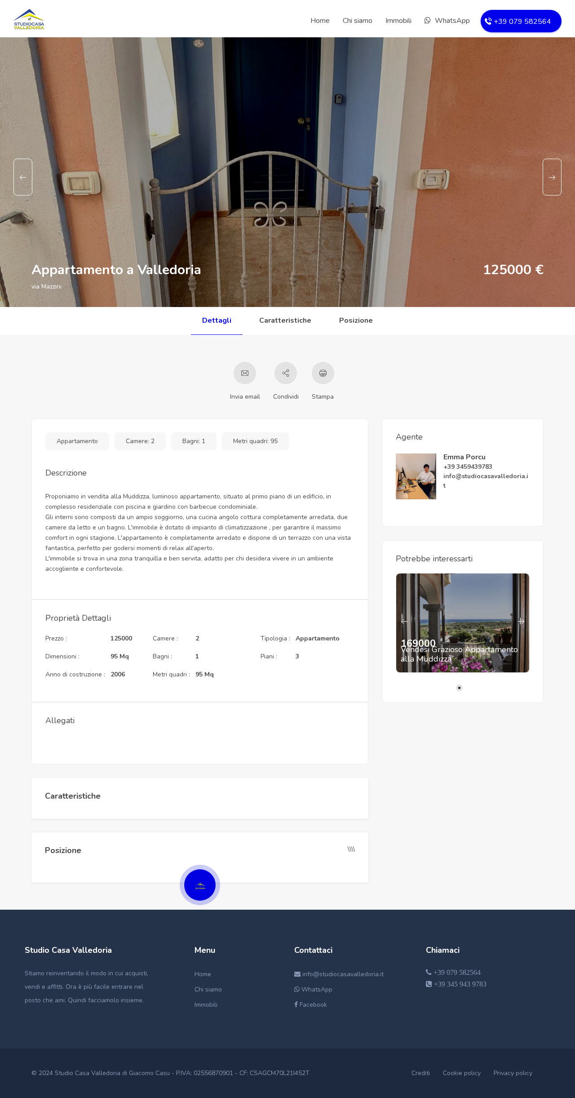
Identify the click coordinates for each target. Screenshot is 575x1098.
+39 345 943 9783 (459, 983)
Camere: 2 (140, 441)
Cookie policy (462, 1073)
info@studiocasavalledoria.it (342, 974)
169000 (418, 644)
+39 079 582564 (456, 972)
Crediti (420, 1073)
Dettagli (216, 320)
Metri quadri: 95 (255, 441)
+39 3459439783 (467, 466)
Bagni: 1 (193, 441)
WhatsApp (451, 21)
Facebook (312, 1004)
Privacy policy (513, 1073)
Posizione (356, 320)
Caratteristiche (285, 320)
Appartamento (77, 441)
